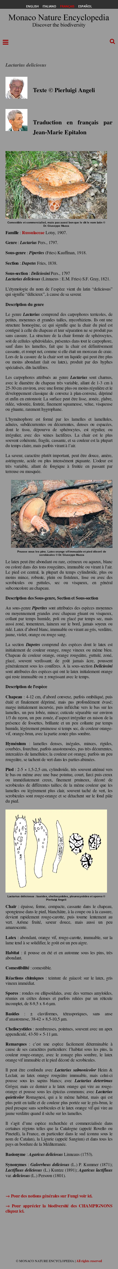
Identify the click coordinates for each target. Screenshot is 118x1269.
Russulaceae (33, 232)
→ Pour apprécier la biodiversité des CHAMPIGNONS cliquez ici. (59, 1208)
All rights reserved (89, 1261)
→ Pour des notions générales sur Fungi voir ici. (48, 1196)
